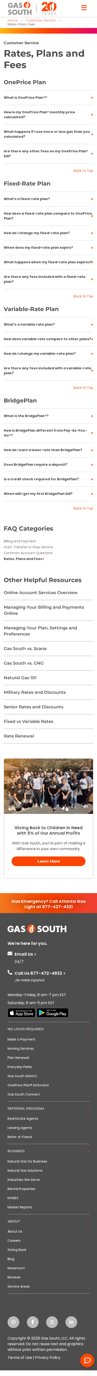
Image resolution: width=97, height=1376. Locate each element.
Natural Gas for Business (27, 1161)
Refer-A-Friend (20, 1137)
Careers (14, 1240)
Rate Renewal (19, 736)
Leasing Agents (20, 1127)
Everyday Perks (20, 1067)
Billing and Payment (20, 541)
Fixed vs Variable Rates (28, 721)
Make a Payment (21, 1039)
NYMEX (13, 1198)
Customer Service (21, 43)
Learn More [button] (48, 861)
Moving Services (21, 1048)
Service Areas (19, 1286)
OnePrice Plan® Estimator (28, 1085)
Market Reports (20, 1207)
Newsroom (16, 1268)
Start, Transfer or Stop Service (28, 547)
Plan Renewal (18, 1057)
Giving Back (17, 1249)
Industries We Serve (24, 1179)
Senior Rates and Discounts (33, 707)
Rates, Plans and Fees (23, 558)
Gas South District (22, 1076)
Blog (11, 1259)
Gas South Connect (24, 1094)
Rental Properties (21, 1189)
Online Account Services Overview (41, 592)
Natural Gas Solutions (25, 1170)
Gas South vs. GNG (24, 663)
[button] (48, 1029)
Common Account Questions (28, 553)
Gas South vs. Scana (25, 648)
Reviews (14, 1277)
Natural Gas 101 (20, 677)
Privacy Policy (48, 1357)
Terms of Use (20, 1357)
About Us (15, 1231)
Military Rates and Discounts (35, 692)
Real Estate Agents (23, 1118)
